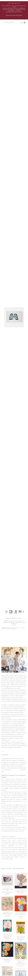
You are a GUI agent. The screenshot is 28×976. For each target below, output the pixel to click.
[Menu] (24, 22)
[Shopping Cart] (21, 22)
